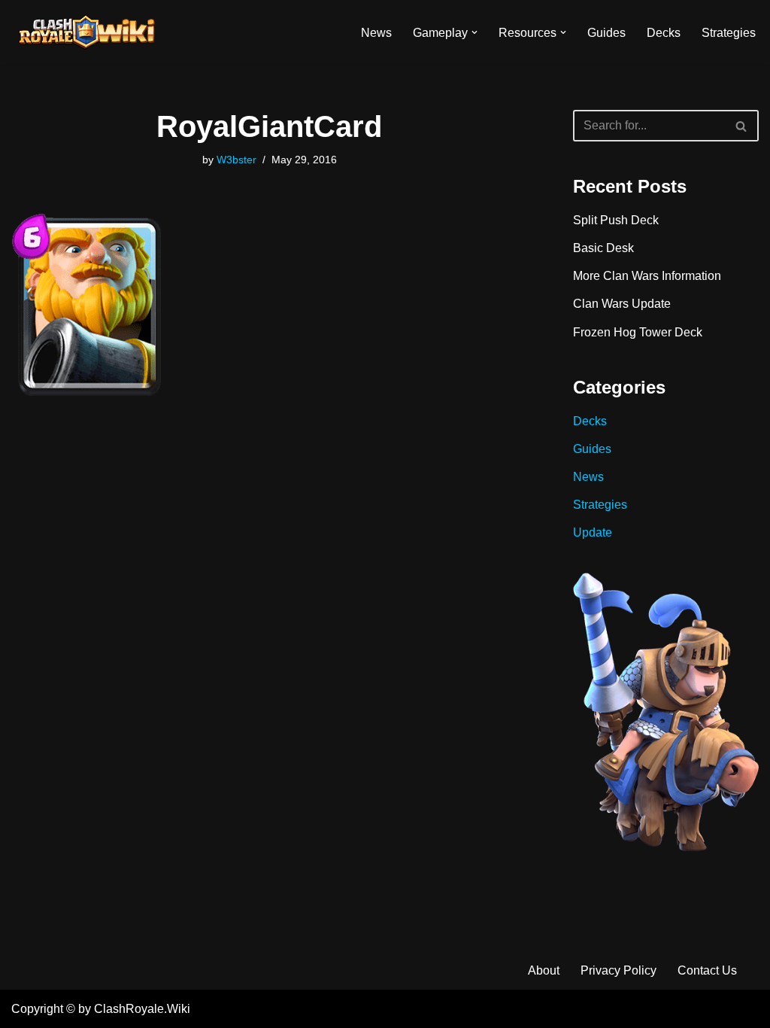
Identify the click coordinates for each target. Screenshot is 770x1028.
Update (592, 532)
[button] (474, 32)
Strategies (729, 32)
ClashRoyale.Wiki (142, 1008)
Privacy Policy (618, 970)
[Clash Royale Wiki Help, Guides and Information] (86, 32)
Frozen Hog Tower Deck (637, 332)
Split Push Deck (616, 220)
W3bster (236, 160)
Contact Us (707, 970)
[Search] (742, 125)
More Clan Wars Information (647, 275)
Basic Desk (603, 248)
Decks (664, 32)
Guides (606, 32)
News (376, 32)
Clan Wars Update (622, 303)
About (543, 970)
